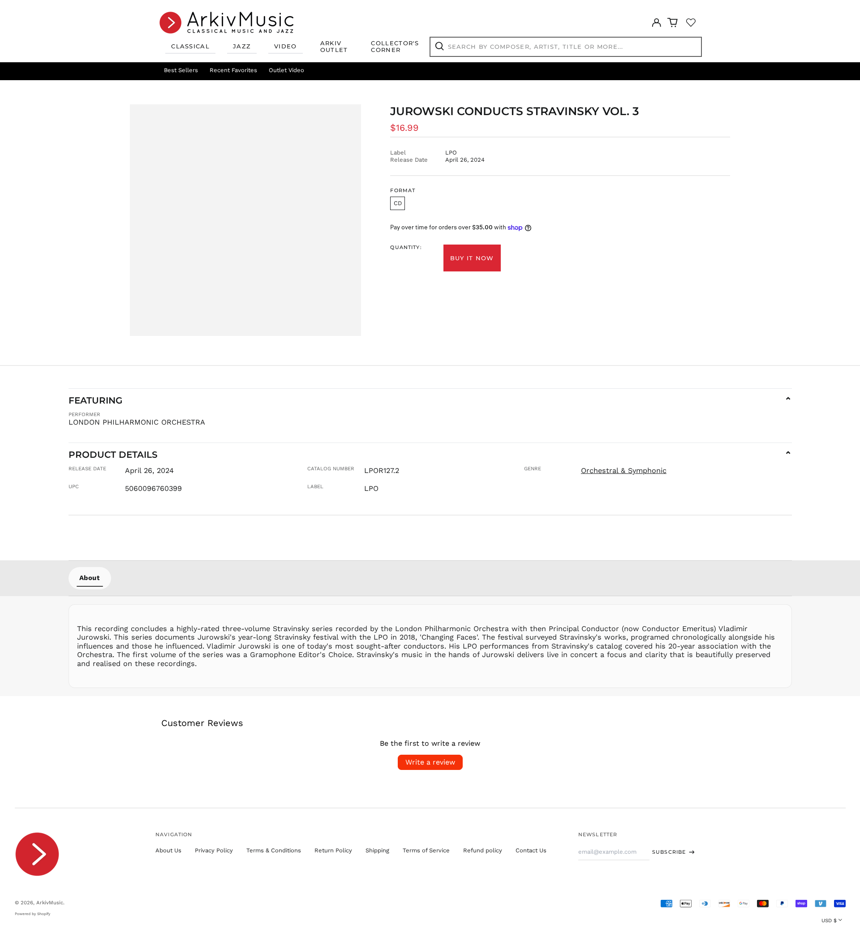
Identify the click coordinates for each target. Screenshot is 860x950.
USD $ (829, 920)
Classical (190, 46)
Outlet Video (286, 70)
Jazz (242, 46)
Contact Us (531, 850)
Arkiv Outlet (334, 46)
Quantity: (405, 247)
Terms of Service (426, 850)
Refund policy (482, 850)
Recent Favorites (233, 70)
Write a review (430, 762)
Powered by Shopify (32, 913)
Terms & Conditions (273, 850)
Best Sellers (181, 70)
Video (285, 46)
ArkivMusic (49, 902)
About (89, 578)
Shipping (377, 850)
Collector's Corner (395, 46)
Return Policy (333, 850)
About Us (168, 850)
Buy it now (472, 258)
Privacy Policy (214, 850)
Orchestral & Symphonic (623, 470)
